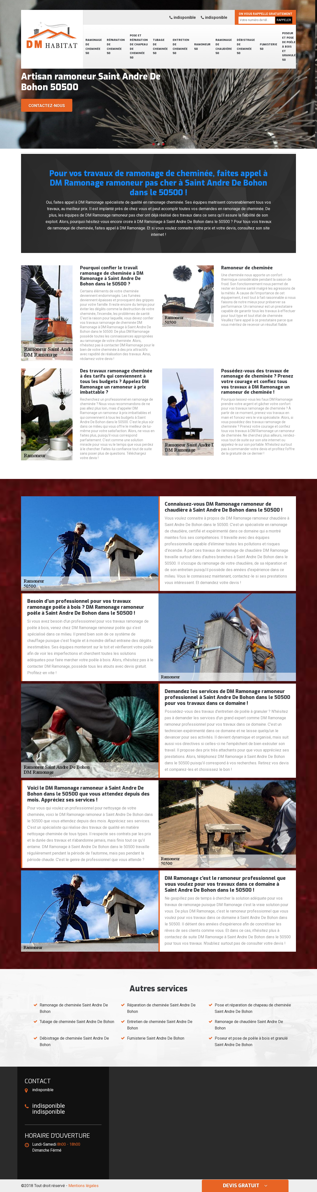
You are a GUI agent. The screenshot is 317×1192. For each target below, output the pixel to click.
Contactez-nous (46, 105)
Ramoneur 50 (202, 47)
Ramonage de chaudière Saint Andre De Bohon (249, 1024)
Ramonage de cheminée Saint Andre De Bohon (74, 1008)
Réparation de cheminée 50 (116, 46)
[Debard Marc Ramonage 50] (52, 28)
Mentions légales (83, 1185)
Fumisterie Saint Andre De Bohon (155, 1038)
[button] (153, 144)
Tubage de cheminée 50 (160, 46)
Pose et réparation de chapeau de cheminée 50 (139, 46)
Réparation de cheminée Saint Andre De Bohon (161, 1008)
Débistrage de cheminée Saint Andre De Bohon (74, 1041)
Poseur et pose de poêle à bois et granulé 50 (289, 46)
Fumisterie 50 (268, 47)
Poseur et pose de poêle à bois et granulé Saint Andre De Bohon (251, 1041)
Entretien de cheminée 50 (181, 46)
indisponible (184, 17)
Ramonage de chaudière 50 (223, 46)
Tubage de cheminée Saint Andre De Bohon (77, 1021)
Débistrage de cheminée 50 (246, 46)
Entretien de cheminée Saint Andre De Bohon (159, 1024)
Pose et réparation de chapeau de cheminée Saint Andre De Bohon (253, 1008)
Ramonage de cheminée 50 (93, 46)
